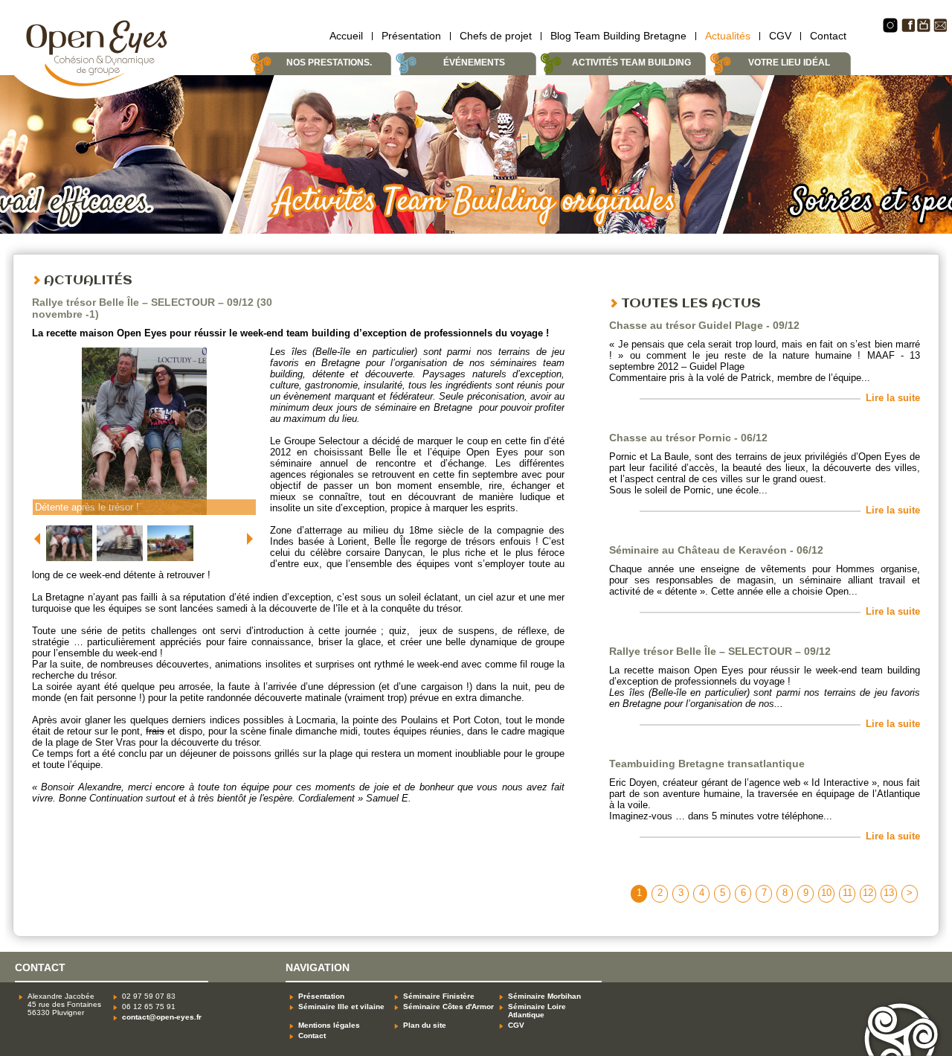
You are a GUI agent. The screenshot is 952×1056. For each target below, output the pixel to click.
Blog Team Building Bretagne (618, 36)
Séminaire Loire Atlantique (537, 1010)
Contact (828, 36)
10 (826, 892)
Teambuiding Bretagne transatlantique (707, 763)
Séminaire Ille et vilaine (341, 1006)
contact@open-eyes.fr (162, 1017)
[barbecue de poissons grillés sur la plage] (120, 562)
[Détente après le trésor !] (69, 562)
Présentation (411, 36)
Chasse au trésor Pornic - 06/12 (688, 438)
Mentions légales (329, 1025)
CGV (780, 36)
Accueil (346, 36)
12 (868, 892)
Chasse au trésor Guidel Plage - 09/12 (704, 325)
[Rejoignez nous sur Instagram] (890, 30)
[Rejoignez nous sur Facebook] (907, 29)
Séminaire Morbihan (544, 996)
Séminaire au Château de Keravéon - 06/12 (716, 550)
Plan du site (424, 1025)
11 (847, 892)
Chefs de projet (496, 36)
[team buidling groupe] (171, 562)
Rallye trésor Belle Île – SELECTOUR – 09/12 (720, 651)
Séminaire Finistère (439, 996)
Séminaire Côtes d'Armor (448, 1006)
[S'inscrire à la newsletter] (940, 29)
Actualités (727, 36)
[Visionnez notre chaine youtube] (924, 29)
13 (889, 892)
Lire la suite (893, 397)
